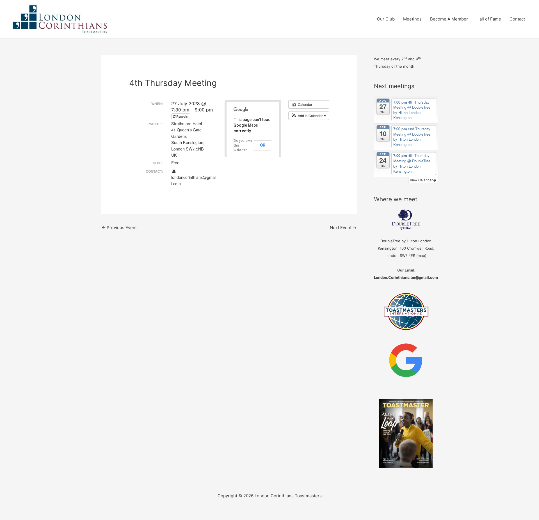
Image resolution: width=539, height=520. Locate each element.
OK (262, 145)
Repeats (182, 116)
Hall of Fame (488, 19)
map (421, 255)
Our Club (386, 19)
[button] (309, 116)
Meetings (412, 19)
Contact (517, 19)
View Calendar (421, 179)
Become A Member (449, 19)
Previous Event (119, 227)
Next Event (343, 227)
